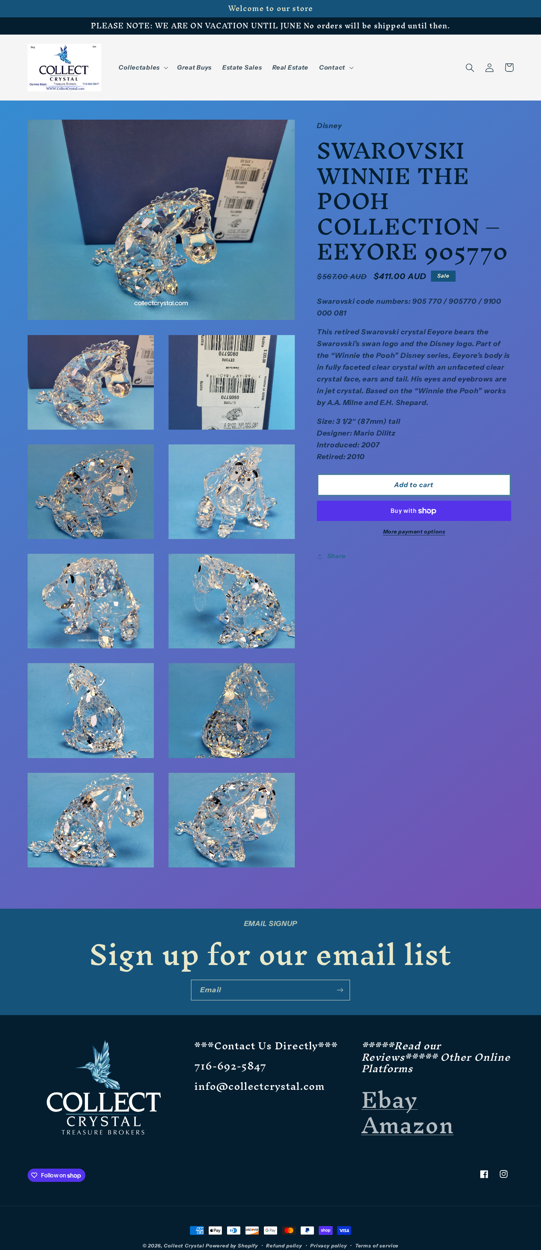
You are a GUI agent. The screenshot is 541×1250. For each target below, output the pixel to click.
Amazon (407, 1125)
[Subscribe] (340, 990)
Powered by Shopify (232, 1246)
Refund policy (284, 1246)
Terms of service (377, 1246)
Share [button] (336, 556)
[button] (142, 68)
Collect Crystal (184, 1246)
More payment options (414, 531)
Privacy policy (328, 1246)
